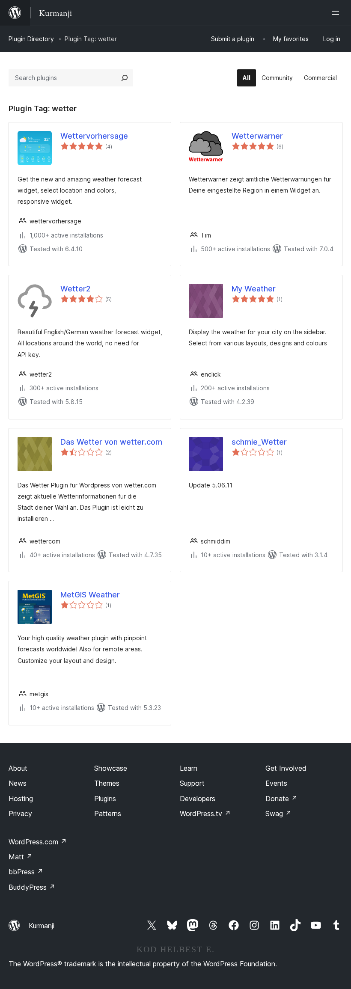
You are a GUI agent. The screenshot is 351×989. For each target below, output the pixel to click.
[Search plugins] (124, 77)
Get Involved (285, 768)
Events (276, 783)
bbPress (26, 871)
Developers (197, 798)
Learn (188, 768)
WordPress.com (38, 842)
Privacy (20, 813)
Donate (281, 798)
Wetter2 (75, 288)
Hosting (21, 798)
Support (192, 783)
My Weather (254, 288)
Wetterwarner (257, 135)
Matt (21, 856)
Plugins (105, 798)
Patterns (107, 813)
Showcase (110, 768)
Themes (106, 783)
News (18, 783)
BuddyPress (32, 887)
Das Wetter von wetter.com (111, 441)
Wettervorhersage (94, 135)
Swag (278, 813)
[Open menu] (337, 13)
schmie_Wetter (259, 441)
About (18, 768)
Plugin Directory (31, 38)
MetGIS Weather (90, 594)
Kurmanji (41, 925)
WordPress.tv (205, 813)
